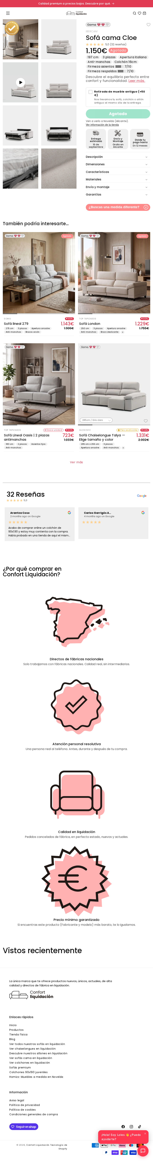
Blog (12, 1039)
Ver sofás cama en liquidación (30, 1058)
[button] (8, 13)
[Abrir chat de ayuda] (143, 1151)
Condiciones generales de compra (33, 1114)
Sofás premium (20, 1067)
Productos (16, 1030)
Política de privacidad (24, 1105)
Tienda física (18, 1034)
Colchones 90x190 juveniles (28, 1072)
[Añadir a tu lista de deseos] (145, 24)
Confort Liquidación (37, 1144)
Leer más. (137, 81)
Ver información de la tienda (102, 124)
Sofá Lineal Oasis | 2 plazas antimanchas (26, 437)
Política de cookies (22, 1110)
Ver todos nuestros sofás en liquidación (37, 1044)
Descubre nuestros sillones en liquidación (38, 1053)
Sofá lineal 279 (16, 324)
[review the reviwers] (69, 513)
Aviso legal (16, 1100)
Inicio (13, 1025)
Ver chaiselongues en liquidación (32, 1049)
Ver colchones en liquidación (29, 1063)
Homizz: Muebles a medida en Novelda (36, 1077)
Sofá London (89, 324)
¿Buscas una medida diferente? (114, 207)
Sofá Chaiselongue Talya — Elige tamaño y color (102, 437)
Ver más (76, 462)
